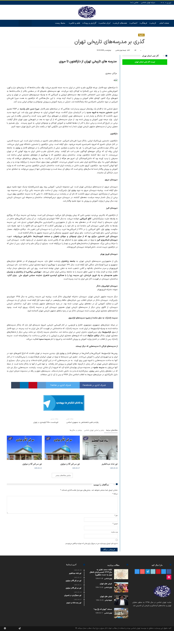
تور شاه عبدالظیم (110, 464)
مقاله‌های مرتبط (112, 430)
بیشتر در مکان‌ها (76, 430)
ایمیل (115, 524)
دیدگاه (115, 494)
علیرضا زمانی (108, 600)
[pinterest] (33, 385)
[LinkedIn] (153, 571)
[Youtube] (142, 571)
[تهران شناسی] (87, 6)
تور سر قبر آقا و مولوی (70, 464)
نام (116, 515)
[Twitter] (163, 571)
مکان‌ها (141, 35)
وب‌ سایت (114, 532)
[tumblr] (15, 385)
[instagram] (137, 571)
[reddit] (41, 385)
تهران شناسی (119, 50)
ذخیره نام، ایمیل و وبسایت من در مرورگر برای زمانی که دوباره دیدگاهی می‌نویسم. (91, 543)
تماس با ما (134, 2)
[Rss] (169, 577)
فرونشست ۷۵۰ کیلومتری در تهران (45, 421)
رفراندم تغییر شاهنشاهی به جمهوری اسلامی (82, 421)
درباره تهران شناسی (148, 2)
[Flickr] (147, 571)
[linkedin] (24, 385)
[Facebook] (169, 571)
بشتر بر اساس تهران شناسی (94, 430)
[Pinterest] (158, 571)
